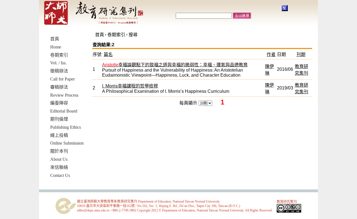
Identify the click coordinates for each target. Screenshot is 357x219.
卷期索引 (116, 34)
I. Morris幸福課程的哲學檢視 (130, 86)
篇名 (108, 54)
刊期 (300, 54)
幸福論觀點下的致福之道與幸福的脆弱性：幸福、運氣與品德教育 (175, 64)
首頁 (99, 34)
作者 (271, 54)
